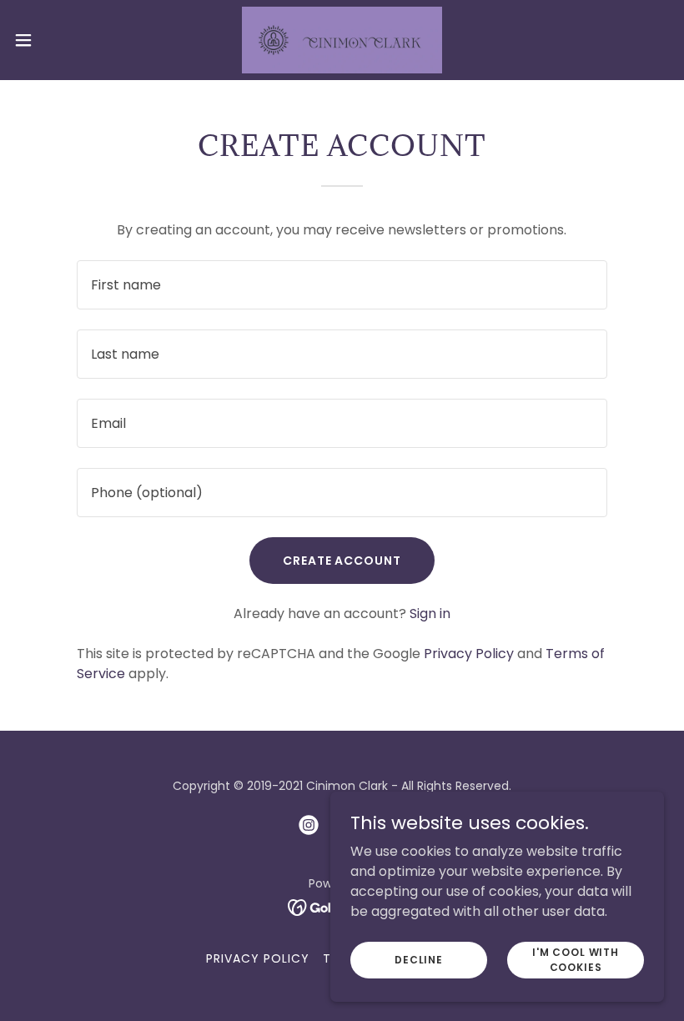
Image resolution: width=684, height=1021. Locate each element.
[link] (342, 40)
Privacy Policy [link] (469, 653)
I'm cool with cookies (575, 958)
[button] (57, 40)
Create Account (342, 560)
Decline (419, 959)
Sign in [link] (430, 613)
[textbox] (341, 284)
